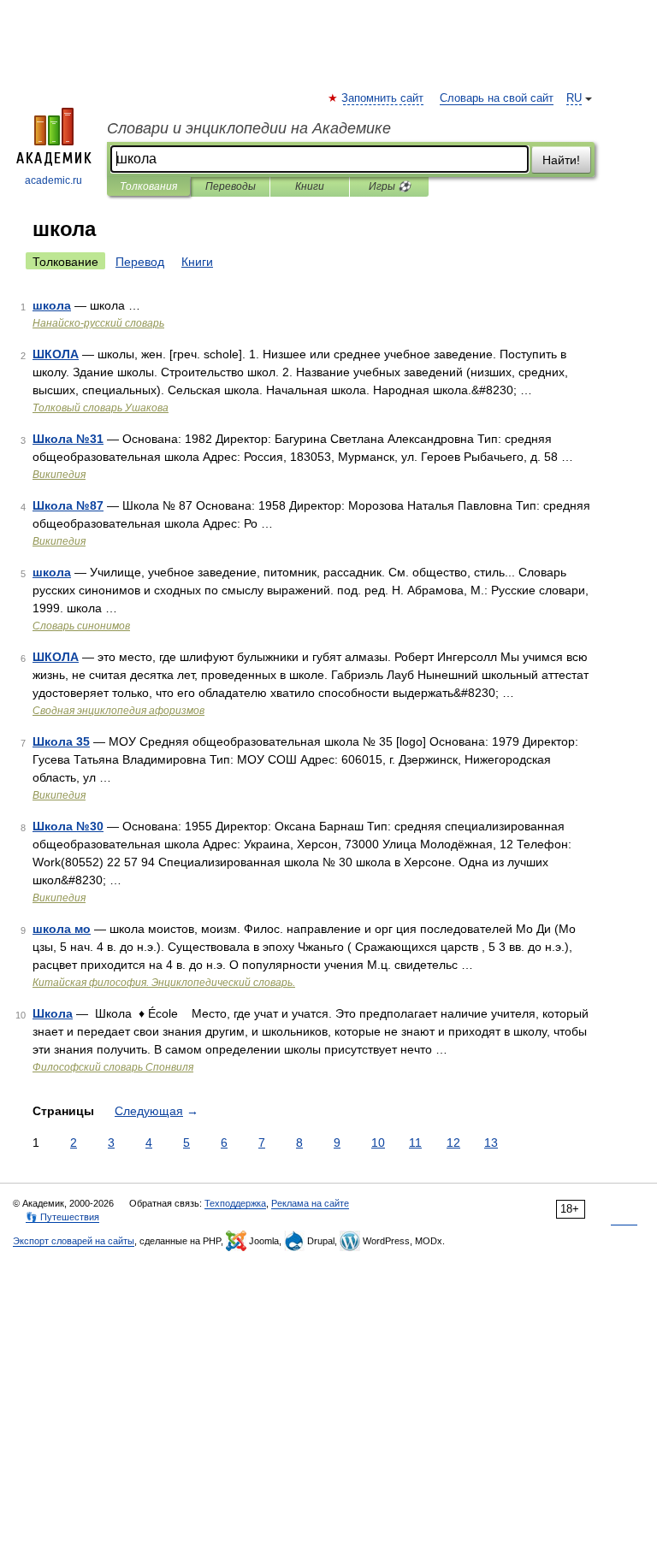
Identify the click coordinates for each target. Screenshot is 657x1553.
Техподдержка (235, 1203)
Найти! (561, 160)
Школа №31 (68, 439)
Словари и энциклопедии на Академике (249, 128)
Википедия (59, 475)
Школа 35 (61, 741)
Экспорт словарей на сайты (73, 1241)
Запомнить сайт (383, 98)
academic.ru (53, 180)
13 (491, 1142)
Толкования (148, 186)
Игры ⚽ (390, 186)
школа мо (62, 929)
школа (52, 305)
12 (453, 1142)
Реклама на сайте (310, 1203)
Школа (53, 1013)
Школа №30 (68, 826)
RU (574, 98)
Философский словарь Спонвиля (113, 1067)
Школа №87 (68, 505)
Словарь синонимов (81, 626)
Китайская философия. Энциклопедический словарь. (164, 983)
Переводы (230, 186)
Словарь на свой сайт (496, 98)
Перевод (139, 262)
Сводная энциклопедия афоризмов (118, 711)
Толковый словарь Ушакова (101, 408)
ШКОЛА (56, 354)
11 (415, 1142)
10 (378, 1142)
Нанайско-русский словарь (98, 323)
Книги (309, 186)
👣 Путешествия (62, 1217)
